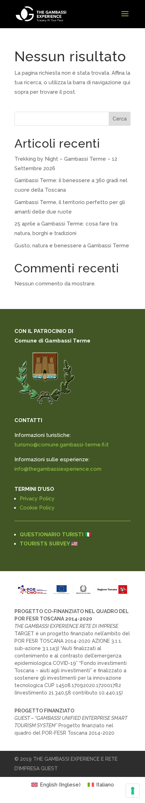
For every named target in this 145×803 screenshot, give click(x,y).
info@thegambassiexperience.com (57, 469)
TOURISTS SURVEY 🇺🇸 (49, 544)
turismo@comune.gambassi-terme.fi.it (61, 444)
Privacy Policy (37, 498)
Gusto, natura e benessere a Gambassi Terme (71, 245)
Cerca (120, 119)
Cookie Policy (37, 508)
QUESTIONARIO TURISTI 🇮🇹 (56, 534)
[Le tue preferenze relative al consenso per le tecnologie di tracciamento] (132, 790)
